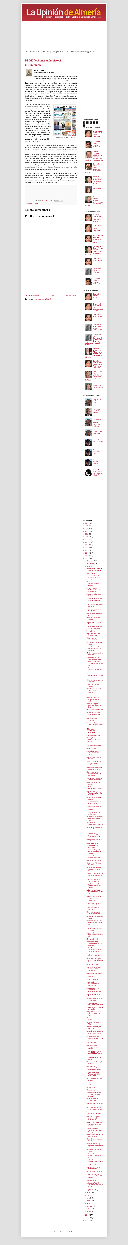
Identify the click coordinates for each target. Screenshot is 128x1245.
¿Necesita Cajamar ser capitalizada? (93, 813)
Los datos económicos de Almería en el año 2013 (94, 768)
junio (88, 1198)
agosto (89, 1192)
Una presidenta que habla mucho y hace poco (94, 954)
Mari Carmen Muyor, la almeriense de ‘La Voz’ (94, 1108)
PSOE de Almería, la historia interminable (93, 658)
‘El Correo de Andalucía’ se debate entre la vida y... (94, 1155)
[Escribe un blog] (57, 201)
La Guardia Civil (91, 1042)
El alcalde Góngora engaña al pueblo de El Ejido (94, 705)
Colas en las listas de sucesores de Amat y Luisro (93, 577)
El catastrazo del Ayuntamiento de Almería (92, 583)
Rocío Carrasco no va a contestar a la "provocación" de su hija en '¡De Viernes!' (94, 376)
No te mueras (90, 695)
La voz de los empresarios (94, 1031)
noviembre (90, 563)
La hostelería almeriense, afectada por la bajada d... (94, 669)
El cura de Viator (91, 1090)
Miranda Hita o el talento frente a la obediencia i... (94, 828)
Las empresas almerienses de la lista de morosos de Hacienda (98, 422)
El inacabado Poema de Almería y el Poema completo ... (93, 845)
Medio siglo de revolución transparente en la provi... (94, 869)
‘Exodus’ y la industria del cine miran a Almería (94, 627)
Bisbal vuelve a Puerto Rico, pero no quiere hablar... (93, 699)
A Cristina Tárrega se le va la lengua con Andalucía (94, 787)
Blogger (75, 1232)
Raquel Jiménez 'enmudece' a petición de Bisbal (94, 928)
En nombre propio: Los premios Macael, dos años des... (93, 648)
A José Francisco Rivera (94, 1034)
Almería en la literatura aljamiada (93, 595)
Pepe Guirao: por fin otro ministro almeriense (97, 462)
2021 (87, 537)
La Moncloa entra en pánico (98, 440)
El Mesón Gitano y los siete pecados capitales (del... (94, 1145)
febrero (89, 1209)
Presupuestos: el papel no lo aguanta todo (94, 1135)
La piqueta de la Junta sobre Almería (93, 634)
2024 (87, 528)
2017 (87, 547)
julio (88, 1195)
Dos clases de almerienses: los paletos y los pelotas (93, 1068)
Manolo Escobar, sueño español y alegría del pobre (93, 714)
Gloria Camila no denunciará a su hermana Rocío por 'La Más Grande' (97, 218)
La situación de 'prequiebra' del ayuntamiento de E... (93, 834)
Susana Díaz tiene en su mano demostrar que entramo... (94, 1124)
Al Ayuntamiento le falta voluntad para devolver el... (94, 600)
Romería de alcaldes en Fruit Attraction (93, 802)
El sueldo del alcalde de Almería (97, 410)
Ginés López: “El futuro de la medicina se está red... (94, 818)
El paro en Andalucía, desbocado (93, 719)
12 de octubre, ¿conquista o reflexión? (94, 1008)
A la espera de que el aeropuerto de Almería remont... (94, 851)
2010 (87, 1220)
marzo (89, 1206)
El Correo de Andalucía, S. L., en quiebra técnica (98, 432)
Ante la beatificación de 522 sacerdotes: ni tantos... (93, 752)
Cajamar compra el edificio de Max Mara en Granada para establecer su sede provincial (94, 156)
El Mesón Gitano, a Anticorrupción (92, 1099)
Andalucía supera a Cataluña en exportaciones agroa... (94, 989)
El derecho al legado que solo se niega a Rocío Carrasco (98, 327)
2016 (87, 550)
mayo (89, 1200)
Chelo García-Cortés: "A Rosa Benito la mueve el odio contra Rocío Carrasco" (94, 251)
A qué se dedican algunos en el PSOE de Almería (94, 1052)
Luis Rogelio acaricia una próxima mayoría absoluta (94, 807)
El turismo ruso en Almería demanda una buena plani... (94, 943)
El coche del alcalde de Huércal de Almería (93, 913)
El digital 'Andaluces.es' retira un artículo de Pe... (93, 1013)
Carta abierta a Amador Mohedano (97, 295)
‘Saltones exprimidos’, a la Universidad (94, 681)
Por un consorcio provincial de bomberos (94, 1004)
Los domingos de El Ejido (94, 896)
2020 (87, 539)
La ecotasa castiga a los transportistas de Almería (94, 1047)
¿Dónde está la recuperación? (91, 639)
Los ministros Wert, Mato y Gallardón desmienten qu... (94, 922)
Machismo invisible (92, 939)
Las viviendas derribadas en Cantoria (94, 840)
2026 (87, 523)
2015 (87, 553)
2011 (87, 1218)
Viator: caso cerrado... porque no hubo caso (93, 1112)
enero (89, 1211)
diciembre (90, 561)
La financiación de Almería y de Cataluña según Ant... (94, 793)
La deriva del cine (91, 1180)
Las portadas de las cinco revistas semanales (97, 144)
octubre (89, 566)
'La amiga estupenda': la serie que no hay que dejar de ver (97, 180)
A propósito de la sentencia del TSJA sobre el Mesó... (93, 589)
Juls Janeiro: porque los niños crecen (97, 270)
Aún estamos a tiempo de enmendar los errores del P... (94, 875)
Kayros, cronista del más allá (96, 451)
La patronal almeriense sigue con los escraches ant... (94, 934)
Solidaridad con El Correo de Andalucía (94, 999)
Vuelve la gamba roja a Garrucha (93, 1027)
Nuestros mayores (92, 748)
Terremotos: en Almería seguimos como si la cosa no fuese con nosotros (94, 201)
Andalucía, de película (93, 735)
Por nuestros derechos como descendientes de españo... (93, 1094)
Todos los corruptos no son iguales (93, 609)
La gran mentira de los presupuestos (93, 1168)
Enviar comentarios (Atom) (42, 299)
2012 (87, 1215)
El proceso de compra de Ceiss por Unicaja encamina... (94, 974)
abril (88, 1203)
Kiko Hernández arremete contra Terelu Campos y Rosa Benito (98, 239)
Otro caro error (91, 1164)
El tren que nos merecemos (97, 187)
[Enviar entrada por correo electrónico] (51, 200)
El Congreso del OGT (92, 1087)
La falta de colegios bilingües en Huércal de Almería (94, 1175)
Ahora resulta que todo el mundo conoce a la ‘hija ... (94, 675)
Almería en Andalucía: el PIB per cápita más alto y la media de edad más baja (93, 353)
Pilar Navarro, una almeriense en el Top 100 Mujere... (93, 773)
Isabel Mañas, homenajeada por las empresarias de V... (93, 949)
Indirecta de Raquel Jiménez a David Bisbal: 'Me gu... (94, 1184)
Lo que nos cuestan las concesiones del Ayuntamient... (93, 968)
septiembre (90, 1190)
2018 (87, 545)
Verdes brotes (90, 631)
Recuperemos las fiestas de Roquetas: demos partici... (94, 1057)
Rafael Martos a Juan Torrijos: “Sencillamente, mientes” (98, 472)
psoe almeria (34, 203)
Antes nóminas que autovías (92, 908)
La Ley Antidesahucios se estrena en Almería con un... (94, 891)
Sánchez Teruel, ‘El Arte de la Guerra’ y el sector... (94, 763)
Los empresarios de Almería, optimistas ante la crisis (93, 1074)
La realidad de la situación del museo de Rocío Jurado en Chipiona (97, 134)
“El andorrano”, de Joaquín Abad (97, 400)
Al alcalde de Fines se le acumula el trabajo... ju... (94, 856)
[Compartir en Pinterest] (62, 201)
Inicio (52, 295)
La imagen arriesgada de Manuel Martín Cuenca (94, 779)
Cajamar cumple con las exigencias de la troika (94, 744)
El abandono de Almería (94, 860)
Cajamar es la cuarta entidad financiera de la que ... (94, 1038)
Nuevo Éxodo (90, 573)
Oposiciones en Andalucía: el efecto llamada (98, 385)
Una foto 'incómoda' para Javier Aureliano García (94, 1160)
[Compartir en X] (58, 201)
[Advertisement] (64, 36)
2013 (87, 558)
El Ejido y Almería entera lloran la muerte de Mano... (94, 739)
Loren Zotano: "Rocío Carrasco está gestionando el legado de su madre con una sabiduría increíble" (93, 340)
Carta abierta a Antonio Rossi (97, 259)
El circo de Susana (92, 964)
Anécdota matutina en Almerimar (93, 899)
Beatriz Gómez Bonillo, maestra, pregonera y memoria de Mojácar (94, 168)
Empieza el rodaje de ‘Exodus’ (93, 783)
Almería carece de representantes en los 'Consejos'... (94, 1130)
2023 (87, 531)
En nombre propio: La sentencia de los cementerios (93, 1118)
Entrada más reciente (32, 295)
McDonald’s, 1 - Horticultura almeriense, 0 (91, 730)
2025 (87, 526)
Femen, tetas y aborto (93, 979)
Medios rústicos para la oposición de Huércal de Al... (94, 960)
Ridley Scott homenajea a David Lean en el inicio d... (94, 724)
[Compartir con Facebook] (60, 201)
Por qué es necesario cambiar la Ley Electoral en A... (94, 663)
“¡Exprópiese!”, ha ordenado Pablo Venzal (94, 823)
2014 (87, 556)
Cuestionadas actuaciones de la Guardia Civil (92, 983)
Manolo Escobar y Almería (94, 710)
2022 (87, 534)
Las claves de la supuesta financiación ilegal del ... (94, 569)
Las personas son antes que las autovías (93, 904)
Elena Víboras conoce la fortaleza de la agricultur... (93, 690)
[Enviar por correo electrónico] (55, 201)
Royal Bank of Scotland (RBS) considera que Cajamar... (93, 885)
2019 (87, 542)
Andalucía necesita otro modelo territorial (93, 880)
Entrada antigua (71, 295)
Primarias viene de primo (94, 1171)
